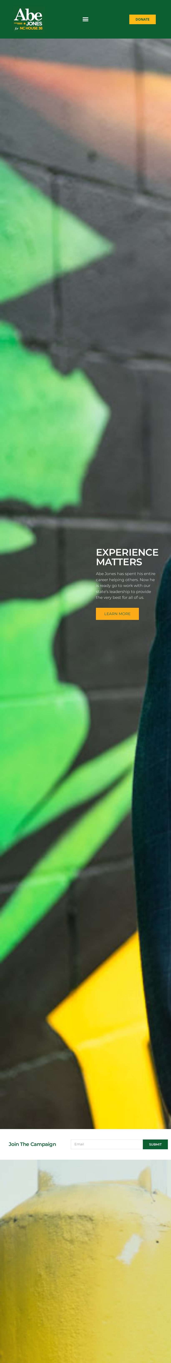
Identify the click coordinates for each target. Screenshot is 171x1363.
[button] (85, 19)
